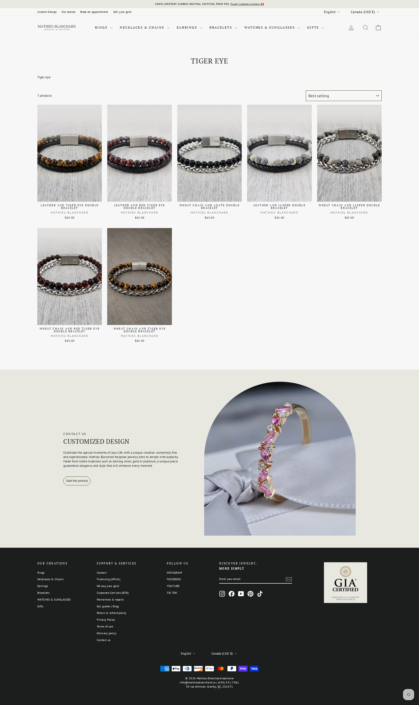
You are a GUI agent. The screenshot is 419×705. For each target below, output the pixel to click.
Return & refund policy (111, 613)
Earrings (188, 27)
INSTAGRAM (174, 572)
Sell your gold (122, 12)
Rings (102, 27)
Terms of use (105, 626)
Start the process (77, 481)
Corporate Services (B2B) (113, 592)
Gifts (314, 27)
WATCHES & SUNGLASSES (270, 27)
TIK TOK (172, 592)
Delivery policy (106, 633)
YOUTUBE (173, 586)
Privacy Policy (106, 619)
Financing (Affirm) (108, 579)
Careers (101, 572)
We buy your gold (108, 586)
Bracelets (222, 27)
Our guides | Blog (108, 606)
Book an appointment (94, 12)
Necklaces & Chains (143, 27)
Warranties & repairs (110, 599)
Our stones (68, 12)
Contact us (103, 640)
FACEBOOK (174, 579)
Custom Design (47, 12)
